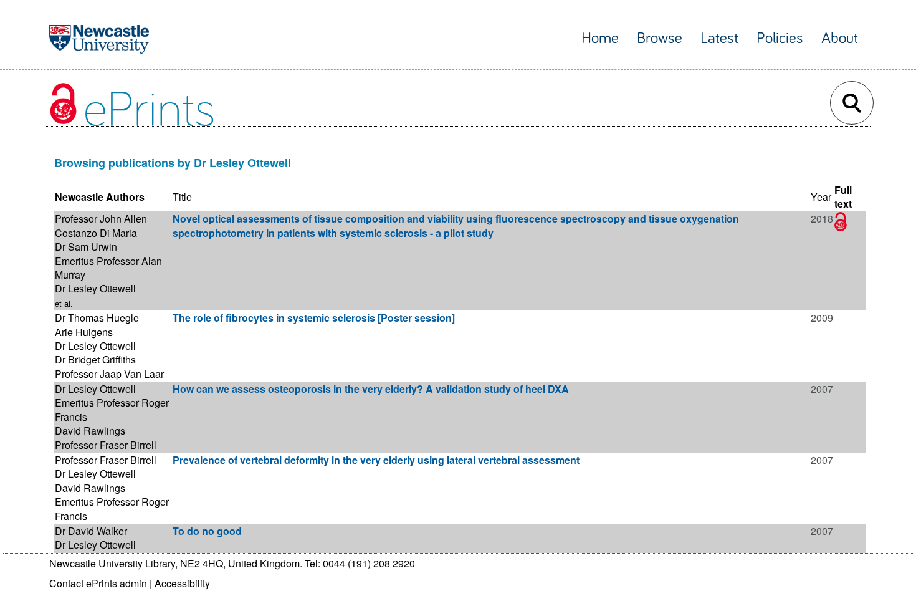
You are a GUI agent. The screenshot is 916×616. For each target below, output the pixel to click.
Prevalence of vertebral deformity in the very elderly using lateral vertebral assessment (376, 460)
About (839, 38)
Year (821, 197)
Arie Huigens (84, 332)
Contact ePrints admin (98, 583)
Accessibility (182, 583)
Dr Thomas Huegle (97, 317)
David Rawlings (90, 430)
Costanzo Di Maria (96, 233)
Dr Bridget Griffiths (95, 359)
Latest (719, 38)
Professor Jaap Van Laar (109, 374)
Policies (779, 38)
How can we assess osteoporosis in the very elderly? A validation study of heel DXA (371, 389)
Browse (659, 38)
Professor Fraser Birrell (105, 445)
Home (600, 38)
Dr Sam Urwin (86, 246)
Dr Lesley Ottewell (95, 288)
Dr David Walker (91, 531)
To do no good (207, 531)
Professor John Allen (101, 218)
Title (182, 197)
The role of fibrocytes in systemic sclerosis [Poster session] (314, 317)
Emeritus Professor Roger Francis (112, 409)
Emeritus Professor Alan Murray (108, 268)
